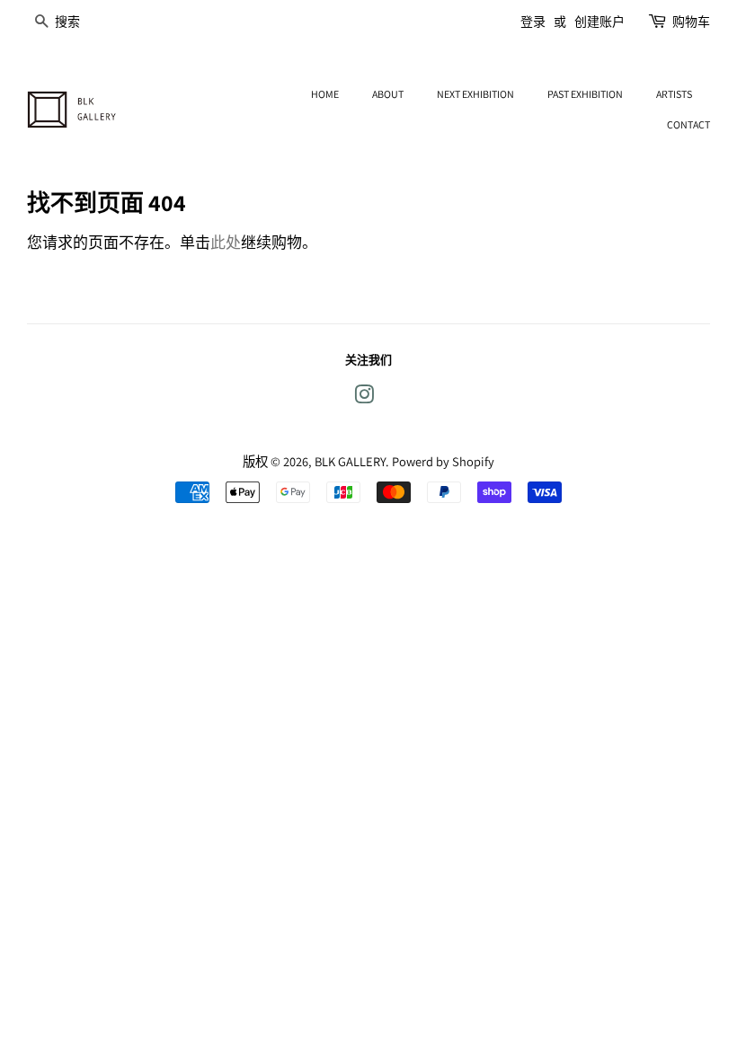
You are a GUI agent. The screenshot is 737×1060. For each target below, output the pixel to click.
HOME (325, 94)
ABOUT (388, 94)
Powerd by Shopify (443, 461)
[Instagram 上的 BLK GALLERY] (364, 397)
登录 (533, 21)
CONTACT (688, 124)
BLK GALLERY (350, 461)
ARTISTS (674, 94)
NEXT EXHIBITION (475, 94)
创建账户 (599, 21)
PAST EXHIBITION (585, 94)
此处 (225, 242)
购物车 (691, 21)
